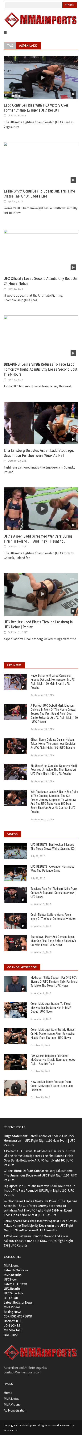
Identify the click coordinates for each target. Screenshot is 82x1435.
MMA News (11, 1265)
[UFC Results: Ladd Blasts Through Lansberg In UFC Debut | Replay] (41, 594)
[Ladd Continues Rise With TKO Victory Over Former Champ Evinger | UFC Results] (41, 77)
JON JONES (12, 1325)
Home (8, 1393)
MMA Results (13, 1275)
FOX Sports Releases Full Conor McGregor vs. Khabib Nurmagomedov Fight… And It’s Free (53, 1060)
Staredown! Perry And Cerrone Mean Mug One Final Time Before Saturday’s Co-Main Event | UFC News (53, 941)
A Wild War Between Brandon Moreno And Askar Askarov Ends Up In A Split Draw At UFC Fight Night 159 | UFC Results (38, 1240)
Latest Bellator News (18, 1302)
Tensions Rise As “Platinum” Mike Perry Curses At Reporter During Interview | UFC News (54, 893)
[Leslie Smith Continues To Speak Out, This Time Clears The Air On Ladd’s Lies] (41, 163)
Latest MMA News (16, 1270)
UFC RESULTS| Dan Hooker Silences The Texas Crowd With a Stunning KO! (53, 846)
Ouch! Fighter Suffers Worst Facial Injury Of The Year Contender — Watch (53, 917)
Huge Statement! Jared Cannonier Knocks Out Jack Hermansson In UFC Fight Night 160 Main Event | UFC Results (53, 681)
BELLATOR (11, 1298)
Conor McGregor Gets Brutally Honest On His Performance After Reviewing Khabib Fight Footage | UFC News (53, 1034)
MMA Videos (12, 1307)
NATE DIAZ (11, 1335)
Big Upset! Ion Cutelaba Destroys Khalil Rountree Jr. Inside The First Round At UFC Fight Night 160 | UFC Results (54, 770)
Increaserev (11, 1430)
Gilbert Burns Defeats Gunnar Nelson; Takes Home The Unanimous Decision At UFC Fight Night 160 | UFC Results (53, 744)
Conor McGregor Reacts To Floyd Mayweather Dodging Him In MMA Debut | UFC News (51, 1008)
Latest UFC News (15, 1284)
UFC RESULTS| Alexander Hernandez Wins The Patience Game (53, 868)
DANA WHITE (13, 1321)
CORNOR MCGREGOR (18, 1316)
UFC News (11, 1279)
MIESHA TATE (13, 1330)
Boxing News (12, 1312)
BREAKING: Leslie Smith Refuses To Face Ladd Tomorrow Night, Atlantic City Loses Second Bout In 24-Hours (40, 369)
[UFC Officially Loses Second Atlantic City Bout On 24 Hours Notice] (41, 250)
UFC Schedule (13, 1293)
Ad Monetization (15, 1410)
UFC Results (12, 1289)
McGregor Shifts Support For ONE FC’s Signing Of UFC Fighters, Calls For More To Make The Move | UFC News (54, 981)
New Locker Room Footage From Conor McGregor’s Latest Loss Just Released (52, 1086)
